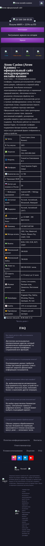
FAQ (40, 451)
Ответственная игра (22, 445)
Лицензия (30, 451)
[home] (22, 3)
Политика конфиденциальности (16, 440)
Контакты (38, 440)
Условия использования (12, 451)
